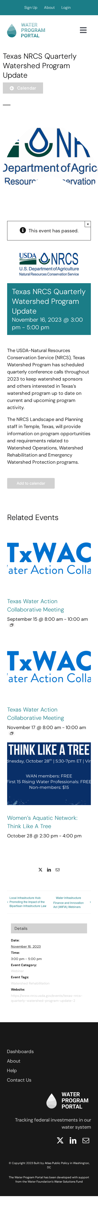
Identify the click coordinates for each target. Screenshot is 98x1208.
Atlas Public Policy (57, 1163)
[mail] (86, 1140)
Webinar (17, 971)
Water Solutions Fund (68, 1182)
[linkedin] (73, 1140)
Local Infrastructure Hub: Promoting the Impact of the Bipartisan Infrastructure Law (28, 902)
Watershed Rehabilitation (30, 983)
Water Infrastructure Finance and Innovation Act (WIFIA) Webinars (68, 902)
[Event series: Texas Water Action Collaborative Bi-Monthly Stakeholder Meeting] (11, 625)
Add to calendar (31, 483)
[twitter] (60, 1140)
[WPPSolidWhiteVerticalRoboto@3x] (67, 1091)
